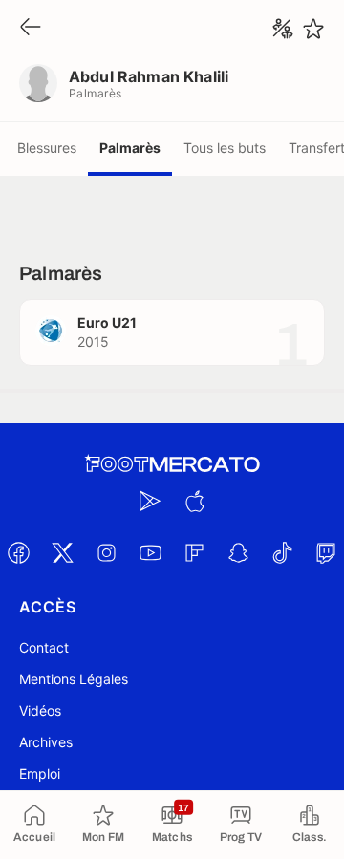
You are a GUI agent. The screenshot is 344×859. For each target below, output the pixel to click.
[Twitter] (62, 552)
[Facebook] (18, 552)
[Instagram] (106, 552)
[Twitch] (326, 552)
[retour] (30, 28)
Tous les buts (224, 148)
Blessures (46, 148)
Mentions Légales (73, 679)
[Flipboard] (194, 552)
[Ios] (194, 500)
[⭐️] (313, 28)
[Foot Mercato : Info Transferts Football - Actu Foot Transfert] (172, 464)
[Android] (150, 500)
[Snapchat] (238, 552)
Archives (46, 742)
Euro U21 (107, 322)
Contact (44, 647)
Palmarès (130, 148)
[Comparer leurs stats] (282, 28)
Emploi (39, 773)
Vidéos (40, 710)
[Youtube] (150, 552)
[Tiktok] (282, 552)
